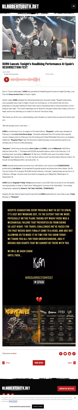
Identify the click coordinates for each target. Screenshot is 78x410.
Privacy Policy (13, 401)
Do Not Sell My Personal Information (20, 406)
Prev (8, 363)
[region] (39, 402)
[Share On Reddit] (69, 353)
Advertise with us (66, 388)
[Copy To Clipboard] (74, 353)
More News (39, 362)
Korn (14, 353)
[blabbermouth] (20, 9)
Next (70, 363)
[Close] (75, 398)
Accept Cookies (38, 406)
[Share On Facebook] (60, 353)
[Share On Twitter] (65, 353)
